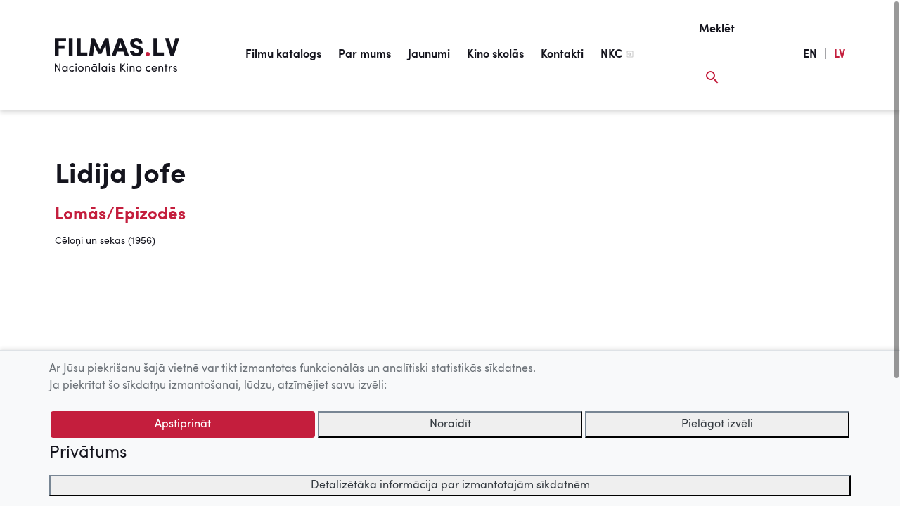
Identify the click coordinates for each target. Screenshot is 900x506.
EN (810, 54)
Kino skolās (495, 54)
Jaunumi (429, 54)
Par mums (364, 54)
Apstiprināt (183, 424)
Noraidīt (450, 424)
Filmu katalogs (283, 54)
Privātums (88, 453)
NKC (611, 54)
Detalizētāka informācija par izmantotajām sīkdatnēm (450, 485)
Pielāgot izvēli (717, 424)
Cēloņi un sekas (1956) (105, 241)
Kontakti (562, 54)
